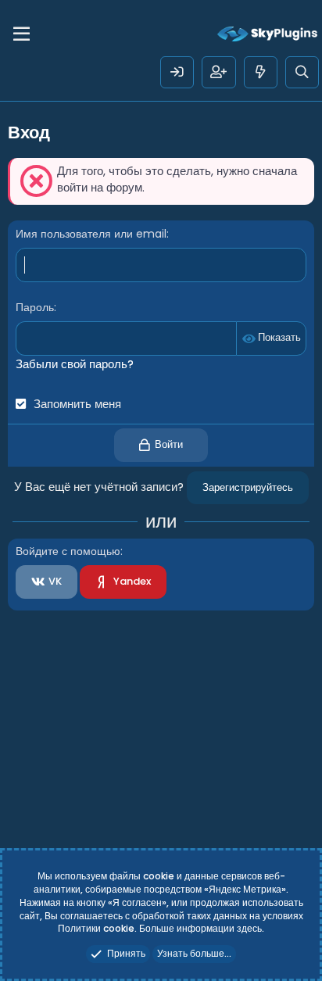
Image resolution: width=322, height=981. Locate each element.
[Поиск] (302, 72)
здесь (249, 928)
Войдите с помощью (68, 551)
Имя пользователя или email (91, 234)
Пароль (35, 307)
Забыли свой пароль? (75, 364)
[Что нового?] (260, 72)
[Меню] (21, 34)
